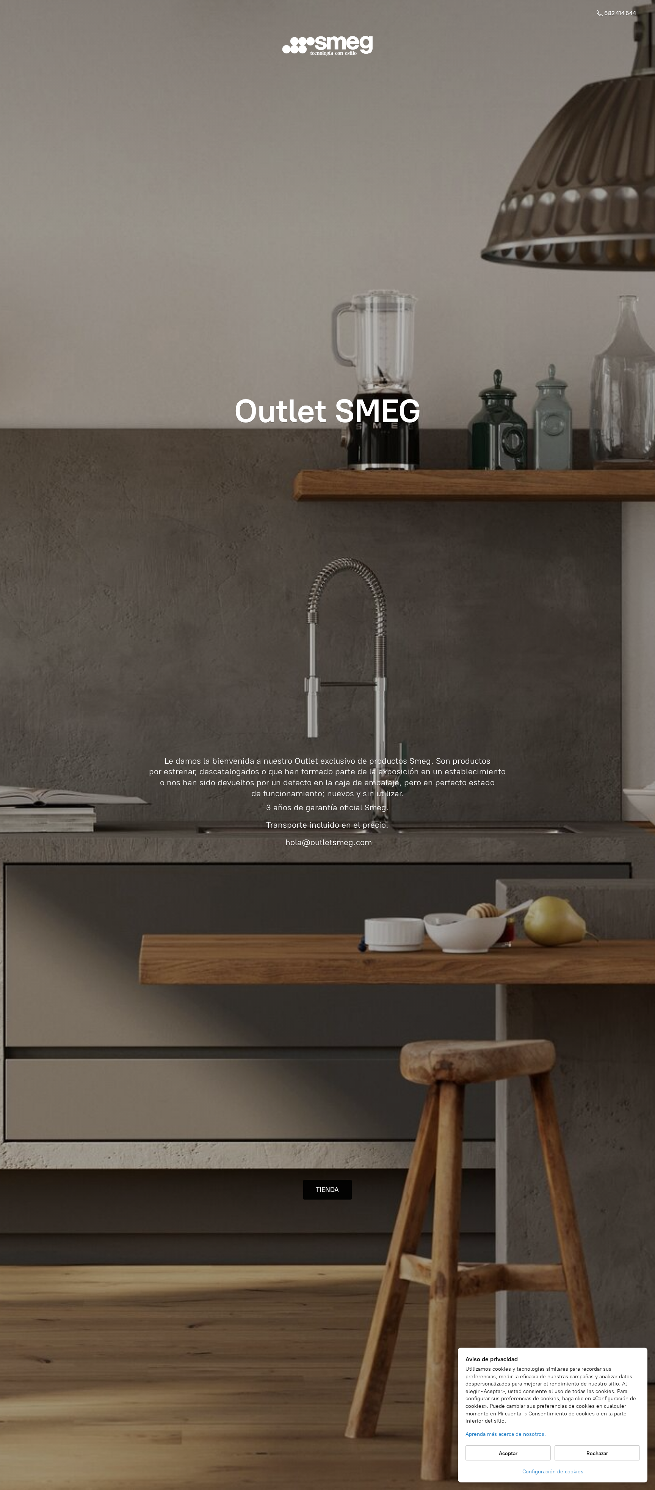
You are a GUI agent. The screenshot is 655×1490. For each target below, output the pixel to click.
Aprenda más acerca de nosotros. (505, 1434)
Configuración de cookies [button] (552, 1471)
